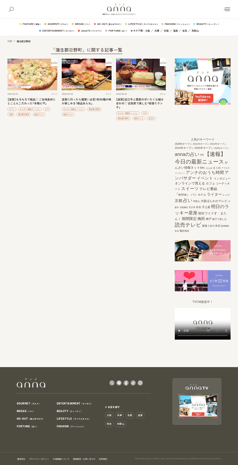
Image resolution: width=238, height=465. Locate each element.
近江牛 (151, 118)
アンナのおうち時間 (205, 172)
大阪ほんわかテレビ (214, 200)
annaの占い (187, 154)
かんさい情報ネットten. (30, 109)
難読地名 (184, 230)
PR (202, 155)
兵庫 (157, 31)
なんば (209, 168)
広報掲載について (61, 459)
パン (194, 194)
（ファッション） (71, 426)
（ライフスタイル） (74, 418)
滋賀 (175, 31)
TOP (9, 41)
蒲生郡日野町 (23, 114)
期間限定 (189, 218)
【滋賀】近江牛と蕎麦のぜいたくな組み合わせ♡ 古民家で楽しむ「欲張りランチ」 (140, 103)
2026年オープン (221, 148)
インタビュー (222, 178)
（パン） (26, 411)
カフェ (12, 109)
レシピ (226, 194)
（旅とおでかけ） (30, 418)
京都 (166, 31)
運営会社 (21, 459)
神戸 (209, 219)
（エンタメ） (75, 403)
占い (187, 200)
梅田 (201, 219)
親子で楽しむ (219, 219)
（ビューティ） (70, 411)
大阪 (147, 31)
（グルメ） (29, 403)
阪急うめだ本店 (211, 225)
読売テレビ (39, 114)
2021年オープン (201, 144)
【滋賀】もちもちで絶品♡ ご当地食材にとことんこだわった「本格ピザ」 (31, 101)
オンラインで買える (190, 183)
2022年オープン (218, 144)
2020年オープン (183, 143)
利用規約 (103, 459)
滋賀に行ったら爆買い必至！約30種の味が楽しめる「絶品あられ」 (86, 101)
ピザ (47, 109)
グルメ (54, 94)
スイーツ (190, 188)
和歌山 (195, 31)
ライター (214, 194)
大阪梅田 (184, 207)
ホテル (202, 194)
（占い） (27, 426)
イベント (205, 178)
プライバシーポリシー (39, 459)
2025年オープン (203, 148)
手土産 (206, 207)
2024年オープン (184, 148)
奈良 (184, 31)
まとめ (217, 167)
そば (145, 113)
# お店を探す (112, 407)
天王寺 (192, 207)
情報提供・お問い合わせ (84, 459)
